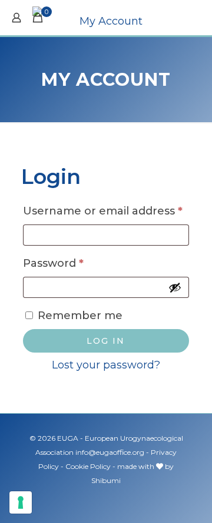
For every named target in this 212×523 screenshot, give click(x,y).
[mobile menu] (196, 18)
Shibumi (106, 480)
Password (78, 263)
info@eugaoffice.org (109, 452)
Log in (106, 341)
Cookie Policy (88, 466)
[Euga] (106, 17)
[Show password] (174, 287)
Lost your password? (106, 364)
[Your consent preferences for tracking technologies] (20, 502)
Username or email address (106, 210)
